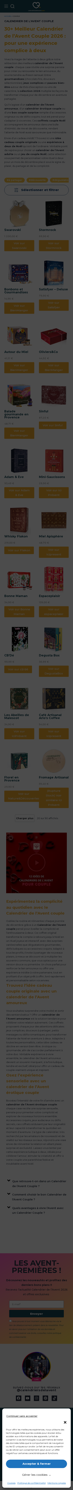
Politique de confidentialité (31, 1483)
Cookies (11, 1483)
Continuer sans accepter (21, 1415)
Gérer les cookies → (36, 1475)
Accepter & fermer (36, 1463)
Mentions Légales (57, 1483)
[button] (65, 1422)
